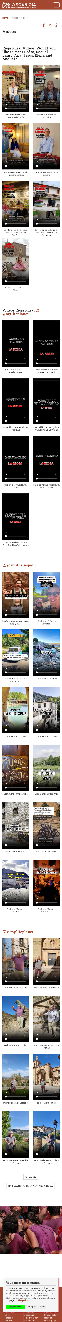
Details (42, 1307)
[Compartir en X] (50, 25)
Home (5, 18)
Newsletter (49, 1318)
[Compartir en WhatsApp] (56, 25)
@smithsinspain (21, 565)
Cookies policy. (21, 1300)
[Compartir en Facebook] (44, 25)
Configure (31, 1307)
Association (29, 1315)
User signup (50, 1320)
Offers (7, 1315)
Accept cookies (15, 1307)
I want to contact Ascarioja (32, 1185)
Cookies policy (51, 1315)
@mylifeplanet (15, 314)
